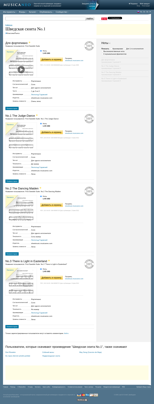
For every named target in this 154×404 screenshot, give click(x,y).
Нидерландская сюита (51, 356)
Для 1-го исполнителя (135, 48)
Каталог (32, 12)
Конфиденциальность (58, 387)
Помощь (12, 387)
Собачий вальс (48, 352)
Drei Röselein (10, 352)
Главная (5, 387)
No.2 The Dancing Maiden (111, 73)
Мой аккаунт (145, 4)
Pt (150, 12)
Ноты (45, 51)
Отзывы (30, 387)
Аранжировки (117, 48)
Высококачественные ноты (114, 51)
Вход (138, 6)
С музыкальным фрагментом (114, 54)
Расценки (98, 387)
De (147, 12)
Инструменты (9, 12)
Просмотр (10, 52)
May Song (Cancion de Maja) (90, 352)
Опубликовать (46, 12)
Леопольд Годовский (39, 94)
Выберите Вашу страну (144, 387)
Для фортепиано (111, 61)
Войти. (66, 333)
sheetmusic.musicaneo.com (74, 60)
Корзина (134, 4)
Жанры (22, 12)
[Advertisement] (124, 29)
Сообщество (61, 12)
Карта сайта (46, 387)
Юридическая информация (111, 387)
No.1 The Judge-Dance (111, 67)
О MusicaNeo (22, 387)
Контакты (38, 387)
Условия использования (75, 387)
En (144, 12)
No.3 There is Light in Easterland (113, 80)
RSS (123, 387)
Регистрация (146, 6)
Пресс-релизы (88, 387)
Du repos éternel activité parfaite (17, 356)
